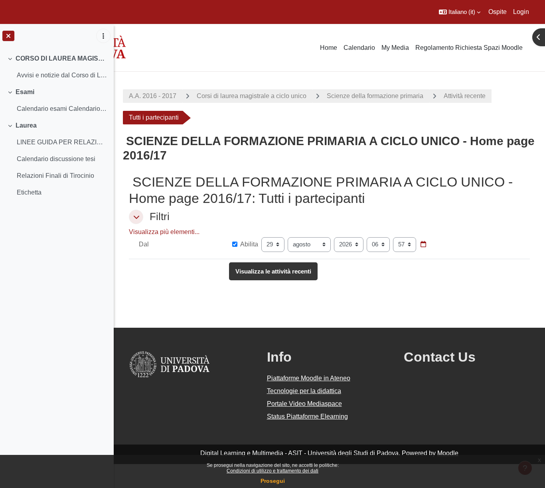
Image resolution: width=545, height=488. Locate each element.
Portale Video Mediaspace (304, 403)
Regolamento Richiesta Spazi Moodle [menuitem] (469, 47)
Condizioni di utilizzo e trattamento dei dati (272, 471)
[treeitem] (56, 67)
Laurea (26, 125)
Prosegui (273, 481)
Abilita (249, 244)
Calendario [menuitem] (359, 47)
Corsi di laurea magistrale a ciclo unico (251, 95)
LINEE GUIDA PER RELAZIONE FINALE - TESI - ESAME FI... (62, 142)
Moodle (447, 453)
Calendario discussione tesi (56, 158)
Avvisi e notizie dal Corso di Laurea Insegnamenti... (62, 75)
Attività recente (465, 95)
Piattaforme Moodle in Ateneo (308, 378)
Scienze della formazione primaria (375, 95)
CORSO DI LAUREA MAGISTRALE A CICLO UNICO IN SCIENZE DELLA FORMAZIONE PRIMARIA (62, 58)
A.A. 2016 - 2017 (152, 95)
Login (521, 11)
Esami (25, 92)
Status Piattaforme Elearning (307, 416)
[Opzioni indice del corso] (103, 36)
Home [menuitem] (328, 47)
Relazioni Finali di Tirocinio (55, 175)
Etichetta (29, 192)
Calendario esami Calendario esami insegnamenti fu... (62, 108)
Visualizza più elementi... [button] (164, 231)
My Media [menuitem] (395, 47)
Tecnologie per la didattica (304, 391)
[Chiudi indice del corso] (8, 35)
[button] (459, 12)
